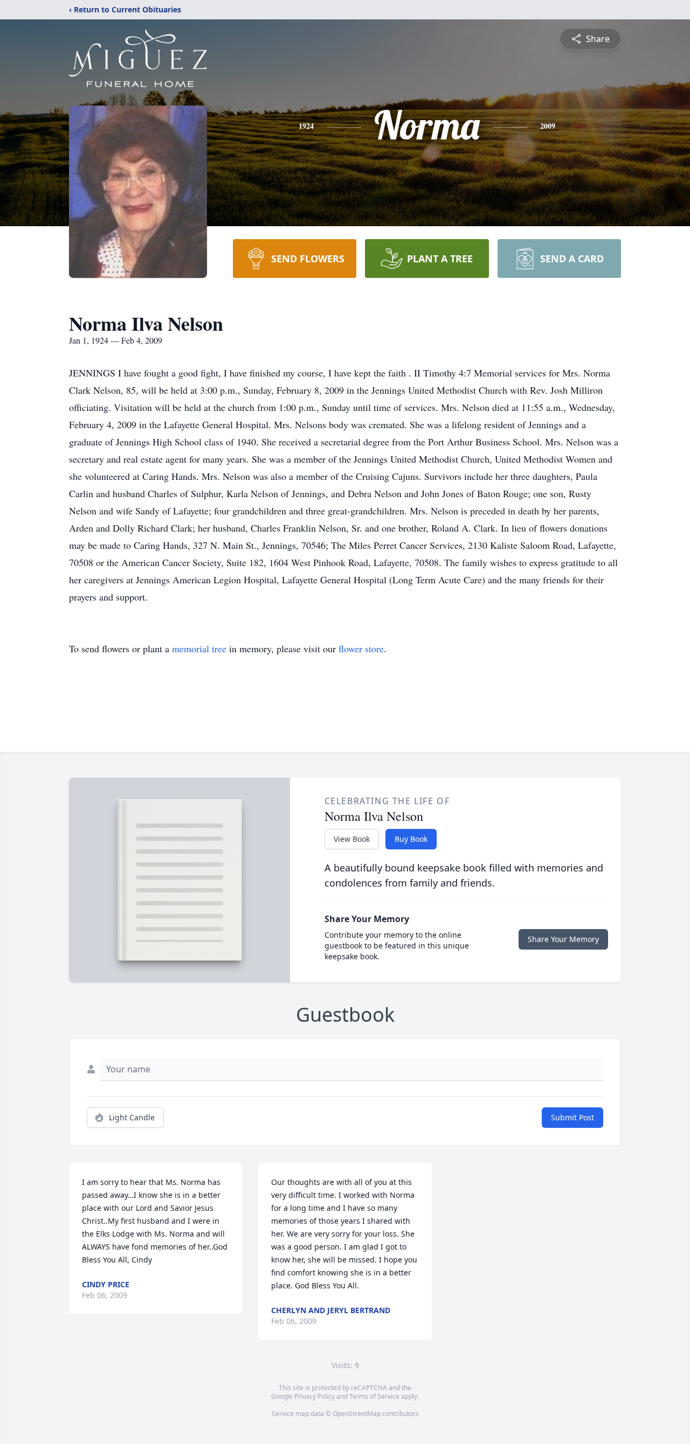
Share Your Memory (563, 939)
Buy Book (411, 839)
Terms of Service (374, 1396)
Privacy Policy (314, 1396)
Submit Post (572, 1117)
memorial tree (199, 648)
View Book (352, 839)
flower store (361, 648)
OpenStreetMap (357, 1413)
